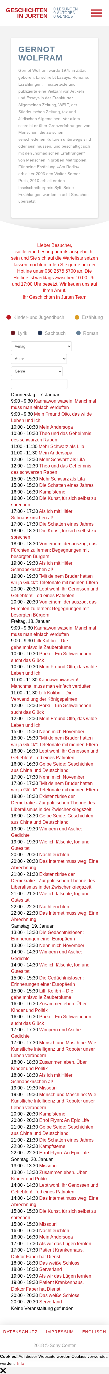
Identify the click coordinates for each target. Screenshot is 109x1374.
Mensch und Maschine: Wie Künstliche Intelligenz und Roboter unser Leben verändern (53, 1049)
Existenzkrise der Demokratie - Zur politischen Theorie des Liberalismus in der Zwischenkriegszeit (53, 803)
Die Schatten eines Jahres (66, 485)
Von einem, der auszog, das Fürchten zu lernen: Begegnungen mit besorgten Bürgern (54, 550)
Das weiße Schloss (59, 1263)
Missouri (48, 1087)
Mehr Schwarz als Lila (61, 446)
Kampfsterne (52, 491)
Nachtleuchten (54, 854)
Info (20, 1363)
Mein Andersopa (56, 427)
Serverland (50, 1269)
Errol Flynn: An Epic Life (64, 1120)
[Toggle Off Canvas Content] (96, 13)
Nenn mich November (61, 731)
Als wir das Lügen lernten (65, 1243)
